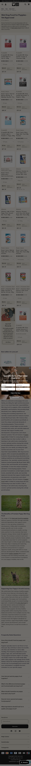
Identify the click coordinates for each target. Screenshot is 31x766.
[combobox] (22, 389)
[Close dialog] (30, 368)
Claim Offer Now (15, 393)
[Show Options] (28, 389)
